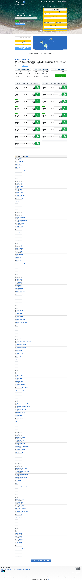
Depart (49, 20)
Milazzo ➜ (19, 276)
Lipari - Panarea (24, 65)
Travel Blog (57, 1)
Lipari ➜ (18, 229)
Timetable (35, 17)
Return (61, 20)
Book (17, 21)
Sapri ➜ (18, 480)
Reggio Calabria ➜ (20, 400)
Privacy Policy (7, 569)
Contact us (48, 579)
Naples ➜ (19, 304)
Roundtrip (53, 9)
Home (43, 1)
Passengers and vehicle (57, 25)
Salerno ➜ (19, 415)
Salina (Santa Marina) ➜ (21, 455)
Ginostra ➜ (19, 211)
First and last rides (26, 17)
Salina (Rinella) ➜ (20, 431)
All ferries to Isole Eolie (20, 23)
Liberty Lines (18, 55)
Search (55, 29)
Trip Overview (20, 17)
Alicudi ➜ (19, 158)
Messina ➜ (19, 254)
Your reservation (51, 1)
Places (46, 1)
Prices (32, 17)
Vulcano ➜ (19, 533)
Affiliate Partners (12, 569)
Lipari (23, 44)
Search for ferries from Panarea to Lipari (40, 560)
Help (60, 1)
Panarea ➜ (19, 378)
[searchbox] (51, 13)
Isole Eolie (26, 156)
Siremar (23, 55)
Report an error (19, 569)
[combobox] (55, 14)
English (64, 1)
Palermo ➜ (19, 350)
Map (16, 17)
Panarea (23, 41)
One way (57, 9)
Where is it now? (56, 90)
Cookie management (27, 569)
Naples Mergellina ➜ (21, 331)
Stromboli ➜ (19, 496)
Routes (18, 4)
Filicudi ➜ (19, 183)
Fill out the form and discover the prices (61, 76)
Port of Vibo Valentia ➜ (21, 517)
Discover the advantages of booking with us (26, 21)
